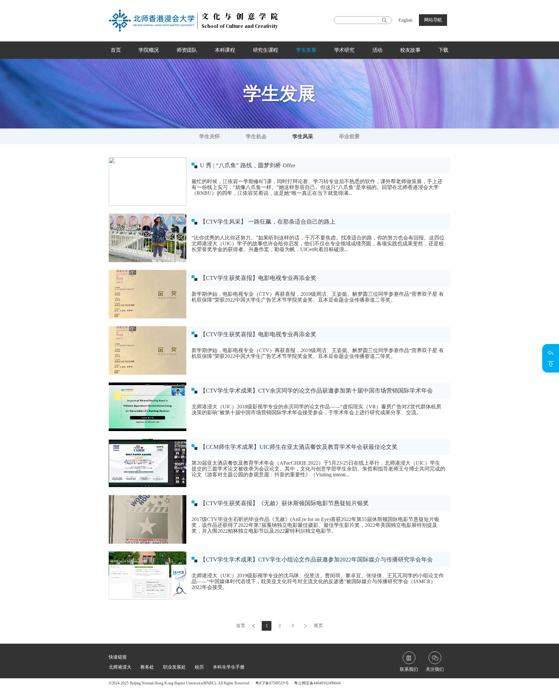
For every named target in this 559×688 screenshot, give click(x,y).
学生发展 (306, 50)
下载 (443, 50)
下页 (305, 626)
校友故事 (410, 50)
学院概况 (148, 50)
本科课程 (225, 50)
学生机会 (256, 136)
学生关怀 (209, 136)
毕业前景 (349, 136)
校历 (199, 667)
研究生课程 (266, 50)
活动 (377, 50)
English (405, 20)
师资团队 (187, 50)
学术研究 (344, 50)
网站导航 (433, 19)
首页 (116, 50)
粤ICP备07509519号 (272, 683)
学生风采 (302, 136)
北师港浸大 (120, 667)
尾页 (318, 625)
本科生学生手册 (229, 667)
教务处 (147, 667)
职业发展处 (174, 667)
